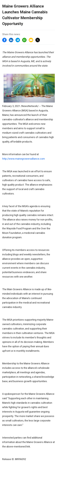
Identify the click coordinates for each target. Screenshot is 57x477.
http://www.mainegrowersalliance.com (23, 158)
